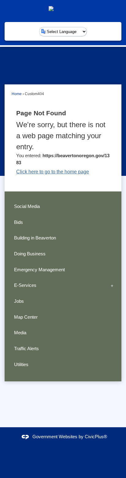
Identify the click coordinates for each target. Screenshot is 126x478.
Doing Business (30, 253)
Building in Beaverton (35, 237)
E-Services (25, 285)
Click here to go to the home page (52, 171)
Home (17, 94)
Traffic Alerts (26, 348)
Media (20, 332)
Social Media (27, 206)
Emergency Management (39, 269)
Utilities (21, 364)
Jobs (19, 301)
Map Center (26, 317)
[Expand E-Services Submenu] (112, 285)
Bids (18, 222)
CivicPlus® (96, 436)
